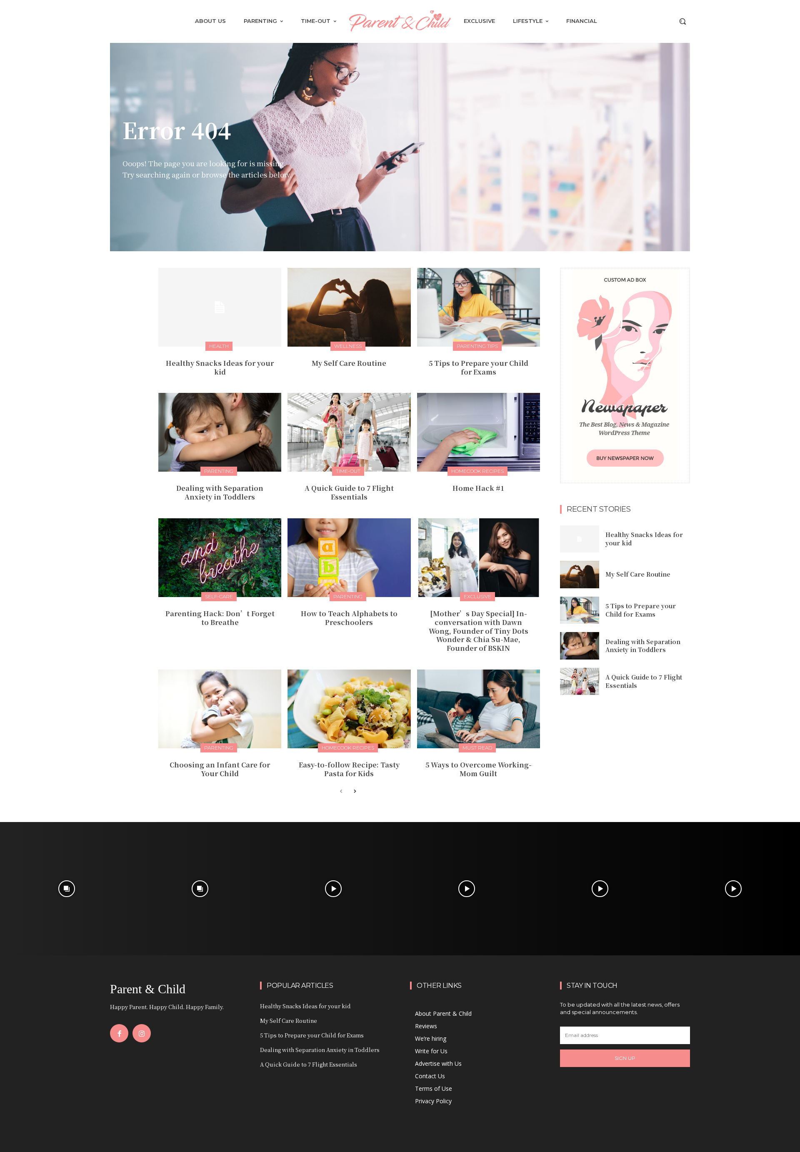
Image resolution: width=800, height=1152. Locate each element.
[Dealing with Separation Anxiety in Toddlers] (219, 432)
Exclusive (477, 596)
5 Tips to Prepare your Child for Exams (478, 367)
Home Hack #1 (478, 488)
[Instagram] (141, 1033)
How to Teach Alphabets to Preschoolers (349, 618)
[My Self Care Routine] (349, 307)
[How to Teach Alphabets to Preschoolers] (349, 557)
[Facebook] (119, 1033)
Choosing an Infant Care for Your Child (220, 769)
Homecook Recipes (477, 471)
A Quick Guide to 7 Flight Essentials (349, 492)
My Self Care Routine (349, 363)
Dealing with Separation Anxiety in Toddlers (219, 492)
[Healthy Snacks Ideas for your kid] (219, 307)
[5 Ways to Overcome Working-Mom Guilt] (478, 709)
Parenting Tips (477, 346)
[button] (682, 21)
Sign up (625, 1058)
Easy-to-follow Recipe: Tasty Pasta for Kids (349, 769)
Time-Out (348, 471)
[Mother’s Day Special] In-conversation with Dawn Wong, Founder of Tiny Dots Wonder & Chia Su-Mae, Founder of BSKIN (478, 631)
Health (219, 346)
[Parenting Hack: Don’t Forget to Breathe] (219, 557)
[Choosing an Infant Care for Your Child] (219, 709)
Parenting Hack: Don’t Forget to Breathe (220, 618)
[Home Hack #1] (478, 432)
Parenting (218, 471)
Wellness (348, 346)
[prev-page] (341, 792)
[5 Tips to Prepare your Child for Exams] (478, 307)
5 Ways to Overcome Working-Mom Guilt (478, 769)
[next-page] (354, 792)
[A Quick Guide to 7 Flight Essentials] (349, 432)
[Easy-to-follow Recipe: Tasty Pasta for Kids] (349, 709)
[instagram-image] (66, 888)
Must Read (477, 748)
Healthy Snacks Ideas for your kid (220, 367)
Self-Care (219, 596)
